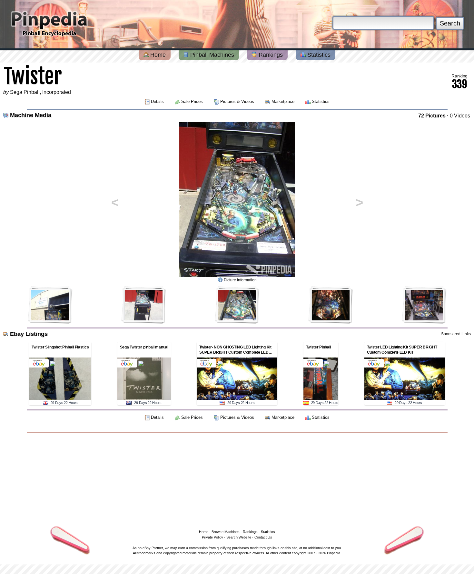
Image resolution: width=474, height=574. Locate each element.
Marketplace (283, 101)
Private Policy (212, 537)
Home (157, 55)
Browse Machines (226, 532)
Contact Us (263, 537)
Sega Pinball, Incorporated (40, 92)
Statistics (318, 55)
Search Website (238, 537)
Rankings (270, 55)
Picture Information (240, 280)
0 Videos (460, 115)
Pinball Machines (211, 55)
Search (450, 23)
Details (157, 101)
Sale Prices (192, 101)
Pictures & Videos (237, 101)
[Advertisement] (237, 480)
